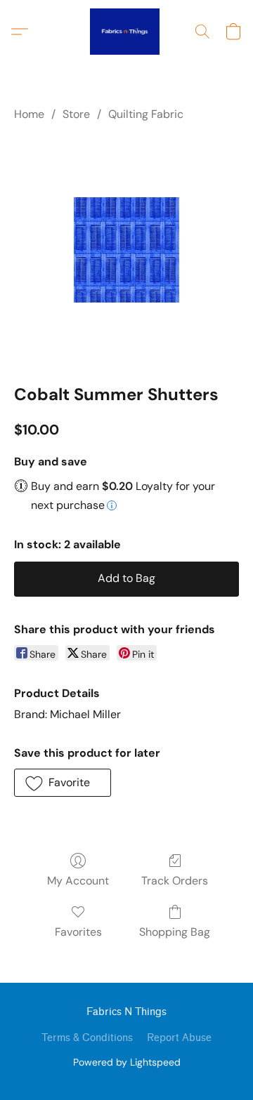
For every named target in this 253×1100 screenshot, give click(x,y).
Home (29, 114)
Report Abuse (179, 1038)
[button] (126, 31)
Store (76, 114)
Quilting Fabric (145, 114)
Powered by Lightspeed (127, 1062)
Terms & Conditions (87, 1038)
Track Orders (174, 880)
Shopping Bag (174, 932)
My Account (78, 880)
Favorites (78, 932)
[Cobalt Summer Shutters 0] (126, 250)
